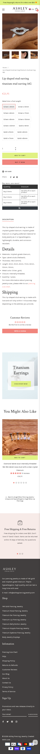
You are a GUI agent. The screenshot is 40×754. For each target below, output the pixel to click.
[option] (20, 451)
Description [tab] (8, 219)
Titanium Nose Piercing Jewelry (15, 611)
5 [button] (23, 482)
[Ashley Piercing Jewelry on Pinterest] (12, 721)
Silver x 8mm (9, 119)
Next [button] (36, 55)
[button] (32, 9)
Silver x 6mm (9, 113)
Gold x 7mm (8, 138)
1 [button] (13, 482)
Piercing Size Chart (9, 652)
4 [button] (21, 482)
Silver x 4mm (9, 107)
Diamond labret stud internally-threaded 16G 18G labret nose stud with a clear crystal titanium (20, 467)
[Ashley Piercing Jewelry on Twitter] (7, 721)
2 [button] (16, 482)
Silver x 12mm (9, 126)
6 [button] (26, 482)
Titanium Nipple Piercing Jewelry (15, 628)
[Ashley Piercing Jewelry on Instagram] (16, 721)
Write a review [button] (20, 331)
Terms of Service (8, 691)
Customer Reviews (9, 670)
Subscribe (33, 714)
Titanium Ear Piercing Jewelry (14, 615)
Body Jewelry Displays (11, 637)
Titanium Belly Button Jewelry (14, 624)
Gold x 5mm (8, 132)
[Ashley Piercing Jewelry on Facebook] (3, 721)
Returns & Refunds (10, 665)
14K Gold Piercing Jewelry (12, 606)
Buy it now (20, 162)
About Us (6, 678)
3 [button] (18, 482)
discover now (21, 384)
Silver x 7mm (23, 113)
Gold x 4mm (24, 126)
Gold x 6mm (22, 132)
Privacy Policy (7, 687)
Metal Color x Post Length (11, 101)
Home (5, 68)
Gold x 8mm (22, 138)
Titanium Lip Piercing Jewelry (14, 620)
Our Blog (5, 674)
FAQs (4, 656)
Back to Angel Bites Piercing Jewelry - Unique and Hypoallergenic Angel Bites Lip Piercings (20, 499)
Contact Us (6, 683)
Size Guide (8, 171)
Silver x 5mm (23, 107)
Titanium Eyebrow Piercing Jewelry (16, 633)
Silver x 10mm (24, 119)
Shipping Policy (8, 661)
